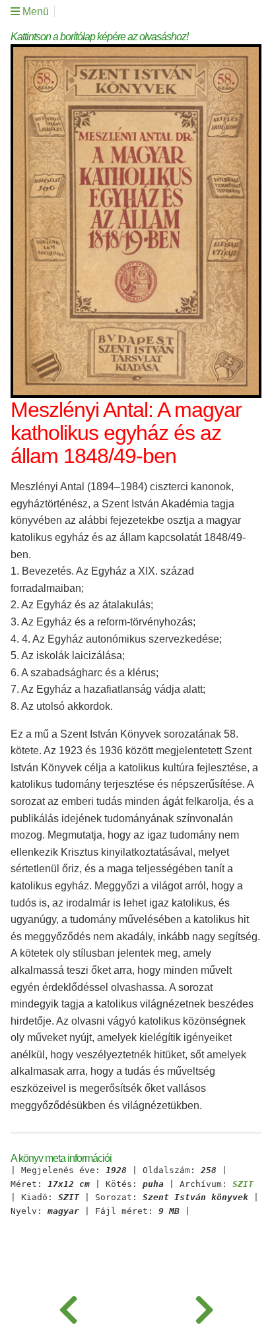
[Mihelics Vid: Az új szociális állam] (204, 1307)
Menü (34, 11)
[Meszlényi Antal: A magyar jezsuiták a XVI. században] (68, 1307)
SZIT (243, 1184)
